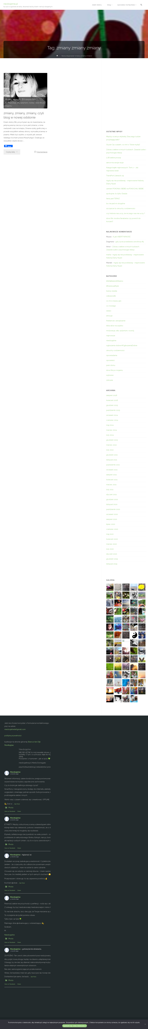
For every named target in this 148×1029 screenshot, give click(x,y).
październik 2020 (113, 509)
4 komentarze (42, 152)
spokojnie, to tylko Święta (116, 194)
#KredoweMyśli (112, 286)
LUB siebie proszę (113, 158)
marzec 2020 (111, 544)
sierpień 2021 (111, 475)
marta (108, 255)
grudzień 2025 (112, 405)
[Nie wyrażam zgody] (145, 1024)
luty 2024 (110, 435)
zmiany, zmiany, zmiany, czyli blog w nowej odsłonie (24, 115)
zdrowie (109, 380)
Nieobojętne (9, 745)
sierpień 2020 (111, 519)
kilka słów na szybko (114, 326)
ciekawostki (111, 296)
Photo (10, 808)
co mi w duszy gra (113, 301)
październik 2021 (113, 465)
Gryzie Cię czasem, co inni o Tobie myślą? (123, 145)
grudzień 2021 (112, 455)
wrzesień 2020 (112, 514)
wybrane (109, 375)
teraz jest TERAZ (113, 199)
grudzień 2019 (112, 559)
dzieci (108, 311)
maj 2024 (110, 425)
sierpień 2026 (111, 395)
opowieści (110, 360)
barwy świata (111, 291)
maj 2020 (110, 534)
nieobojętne (111, 341)
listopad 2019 (111, 564)
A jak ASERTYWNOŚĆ (122, 237)
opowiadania (111, 355)
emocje (109, 316)
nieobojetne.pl (10, 4)
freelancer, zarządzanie (115, 321)
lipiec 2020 (110, 524)
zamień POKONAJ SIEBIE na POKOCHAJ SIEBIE (125, 189)
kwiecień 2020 (112, 539)
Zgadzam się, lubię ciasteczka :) (74, 1026)
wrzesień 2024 (112, 415)
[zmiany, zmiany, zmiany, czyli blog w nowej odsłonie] (25, 90)
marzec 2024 (111, 430)
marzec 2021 (111, 485)
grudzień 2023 (112, 440)
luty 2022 (110, 450)
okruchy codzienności (115, 350)
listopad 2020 (111, 504)
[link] (141, 5)
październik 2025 (113, 410)
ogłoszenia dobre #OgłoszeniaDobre (121, 345)
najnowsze (110, 336)
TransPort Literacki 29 (115, 176)
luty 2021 (109, 490)
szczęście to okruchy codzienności (120, 208)
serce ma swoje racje (114, 163)
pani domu (110, 365)
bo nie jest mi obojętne (115, 203)
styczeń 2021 (111, 494)
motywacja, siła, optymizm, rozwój (21, 103)
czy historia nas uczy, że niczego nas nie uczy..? (125, 213)
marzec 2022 (111, 445)
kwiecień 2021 (111, 480)
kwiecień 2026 (112, 400)
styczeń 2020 (111, 554)
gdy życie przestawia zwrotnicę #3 (130, 242)
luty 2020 (110, 549)
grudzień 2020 (112, 499)
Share (19, 811)
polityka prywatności (13, 736)
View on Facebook (9, 811)
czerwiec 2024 (112, 420)
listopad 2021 (111, 460)
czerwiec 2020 (112, 529)
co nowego (111, 306)
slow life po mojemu (114, 370)
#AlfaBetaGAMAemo (114, 281)
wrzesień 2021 (111, 470)
